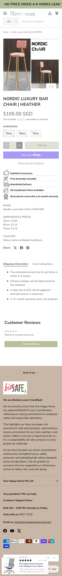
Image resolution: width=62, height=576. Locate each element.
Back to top (29, 372)
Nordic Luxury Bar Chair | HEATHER (26, 32)
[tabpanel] (31, 285)
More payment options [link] (31, 163)
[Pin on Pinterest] (28, 248)
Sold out (42, 145)
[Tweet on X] (15, 248)
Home (5, 32)
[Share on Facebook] (21, 248)
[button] (56, 13)
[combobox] (31, 21)
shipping (21, 119)
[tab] (15, 264)
